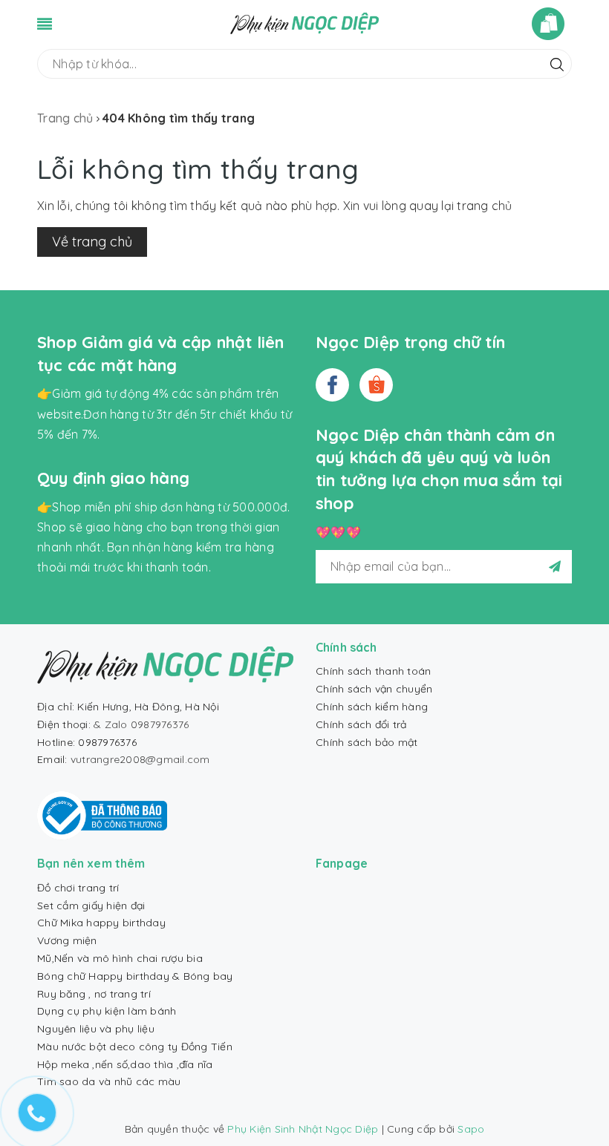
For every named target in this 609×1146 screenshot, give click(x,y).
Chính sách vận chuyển (374, 688)
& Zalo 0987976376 (141, 724)
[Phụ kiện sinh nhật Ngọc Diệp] (304, 22)
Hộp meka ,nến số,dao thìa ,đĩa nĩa (125, 1064)
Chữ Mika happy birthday (101, 922)
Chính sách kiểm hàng (372, 706)
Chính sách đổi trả (361, 724)
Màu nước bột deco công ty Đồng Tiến (134, 1046)
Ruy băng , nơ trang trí (94, 994)
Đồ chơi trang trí (78, 887)
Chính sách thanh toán (373, 671)
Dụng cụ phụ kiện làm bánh (106, 1011)
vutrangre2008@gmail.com (140, 759)
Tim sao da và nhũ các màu (108, 1081)
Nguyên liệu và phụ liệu (95, 1028)
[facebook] (332, 385)
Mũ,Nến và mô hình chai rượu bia (120, 958)
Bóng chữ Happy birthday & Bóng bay (135, 976)
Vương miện (67, 940)
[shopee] (376, 385)
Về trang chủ (92, 241)
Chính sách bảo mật (367, 742)
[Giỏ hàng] (552, 23)
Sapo (470, 1129)
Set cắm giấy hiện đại (91, 905)
